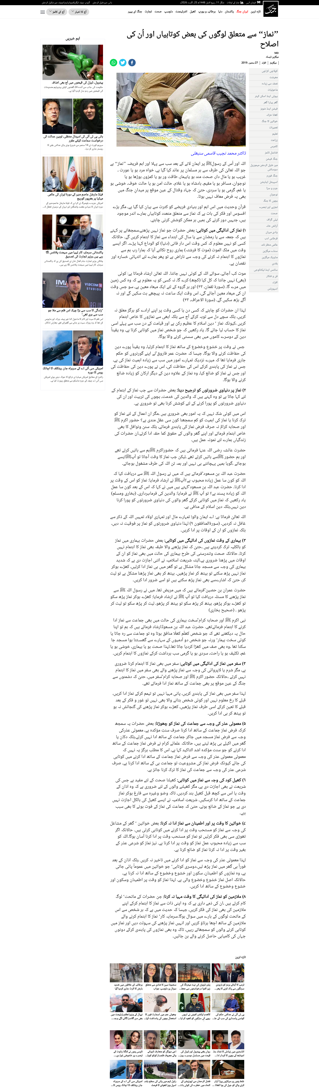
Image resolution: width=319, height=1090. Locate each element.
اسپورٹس (272, 288)
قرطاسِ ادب (271, 238)
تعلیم (275, 133)
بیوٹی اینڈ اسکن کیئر (266, 96)
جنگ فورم (272, 175)
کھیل (193, 11)
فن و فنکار (272, 276)
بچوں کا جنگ (270, 200)
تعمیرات (273, 127)
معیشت (274, 77)
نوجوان (274, 194)
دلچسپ (168, 11)
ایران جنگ (242, 11)
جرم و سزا (272, 188)
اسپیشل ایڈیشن (269, 182)
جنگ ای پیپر (135, 11)
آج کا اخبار (80, 12)
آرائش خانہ (272, 226)
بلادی (275, 263)
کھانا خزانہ (272, 115)
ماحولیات (273, 90)
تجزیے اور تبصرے (268, 207)
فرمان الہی (251, 3)
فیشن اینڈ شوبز (269, 108)
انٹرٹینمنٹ (181, 11)
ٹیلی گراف (272, 219)
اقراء (264, 63)
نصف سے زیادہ (270, 83)
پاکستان (229, 11)
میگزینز (273, 63)
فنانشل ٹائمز (271, 152)
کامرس (274, 146)
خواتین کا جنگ (270, 121)
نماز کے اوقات (233, 3)
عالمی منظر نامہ (269, 244)
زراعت (274, 140)
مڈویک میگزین (270, 257)
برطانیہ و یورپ (207, 11)
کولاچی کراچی (270, 71)
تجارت (148, 11)
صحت (158, 11)
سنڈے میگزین (270, 251)
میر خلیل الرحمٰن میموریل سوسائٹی (264, 167)
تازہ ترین (256, 11)
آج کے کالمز (58, 12)
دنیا (220, 11)
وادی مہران (272, 232)
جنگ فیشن (272, 159)
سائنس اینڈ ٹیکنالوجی (266, 270)
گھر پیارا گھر (271, 102)
